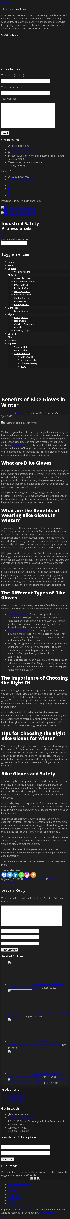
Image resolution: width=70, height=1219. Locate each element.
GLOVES (12, 275)
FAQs (23, 366)
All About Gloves (22, 353)
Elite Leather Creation (19, 1184)
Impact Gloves (21, 301)
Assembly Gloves (22, 278)
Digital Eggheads (49, 1212)
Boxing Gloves (21, 317)
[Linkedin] (15, 875)
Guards (18, 327)
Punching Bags (21, 330)
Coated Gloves (21, 297)
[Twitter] (9, 185)
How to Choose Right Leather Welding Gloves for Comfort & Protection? (37, 1081)
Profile (11, 265)
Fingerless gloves (18, 614)
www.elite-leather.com (22, 152)
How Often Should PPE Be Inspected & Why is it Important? (34, 1075)
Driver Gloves (21, 284)
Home (11, 262)
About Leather (21, 350)
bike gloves (18, 445)
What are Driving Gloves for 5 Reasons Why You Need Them (36, 986)
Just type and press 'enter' (14, 239)
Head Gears (20, 320)
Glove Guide (27, 356)
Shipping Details (22, 346)
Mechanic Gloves (22, 288)
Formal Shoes (21, 310)
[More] (33, 875)
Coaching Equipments (25, 324)
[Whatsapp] (21, 875)
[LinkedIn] (9, 192)
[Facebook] (9, 188)
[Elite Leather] (18, 211)
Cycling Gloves (21, 304)
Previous (5, 882)
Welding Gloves (22, 291)
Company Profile (16, 1187)
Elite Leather (7, 412)
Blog (10, 337)
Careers (12, 340)
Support (12, 343)
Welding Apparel (22, 271)
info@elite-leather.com (22, 149)
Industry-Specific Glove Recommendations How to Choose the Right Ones (34, 1043)
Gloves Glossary (29, 363)
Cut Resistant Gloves (24, 281)
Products (12, 1190)
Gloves (20, 412)
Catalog (12, 334)
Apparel (12, 268)
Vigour (11, 314)
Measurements (28, 359)
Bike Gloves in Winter (35, 879)
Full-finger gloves (18, 630)
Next (13, 882)
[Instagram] (9, 195)
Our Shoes (13, 307)
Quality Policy (15, 1197)
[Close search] (2, 246)
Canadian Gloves (22, 294)
